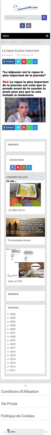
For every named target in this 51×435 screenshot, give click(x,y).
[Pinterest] (18, 167)
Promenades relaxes (19, 240)
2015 (12, 355)
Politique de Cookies (18, 416)
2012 (12, 366)
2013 (12, 362)
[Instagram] (23, 167)
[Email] (29, 167)
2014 (12, 359)
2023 (12, 325)
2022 (12, 329)
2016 (12, 351)
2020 (12, 336)
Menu (6, 35)
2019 (12, 340)
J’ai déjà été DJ (16, 210)
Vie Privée (9, 404)
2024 (12, 321)
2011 (12, 370)
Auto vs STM (15, 281)
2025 (12, 317)
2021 (12, 332)
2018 (12, 344)
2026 (12, 314)
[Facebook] (12, 167)
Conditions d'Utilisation (20, 391)
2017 (12, 347)
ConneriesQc (8, 55)
